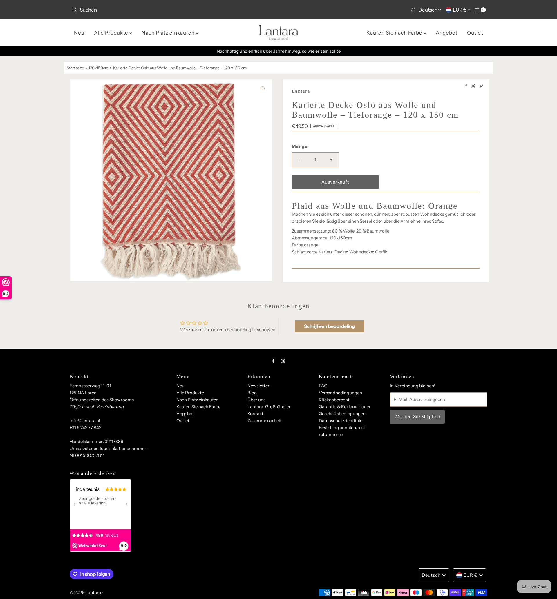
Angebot (446, 33)
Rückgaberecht (334, 399)
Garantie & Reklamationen (345, 406)
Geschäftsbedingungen (342, 413)
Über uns (256, 399)
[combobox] (173, 10)
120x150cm (98, 68)
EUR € (460, 10)
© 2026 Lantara (85, 592)
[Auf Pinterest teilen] (481, 86)
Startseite (75, 68)
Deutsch (428, 10)
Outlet (475, 33)
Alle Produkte (111, 33)
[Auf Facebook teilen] (466, 86)
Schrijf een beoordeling (329, 326)
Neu (79, 33)
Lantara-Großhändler (269, 406)
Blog (252, 392)
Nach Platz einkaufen (169, 33)
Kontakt (255, 413)
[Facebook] (273, 360)
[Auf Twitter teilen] (474, 86)
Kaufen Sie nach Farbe (395, 33)
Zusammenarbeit (264, 420)
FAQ (323, 386)
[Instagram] (283, 360)
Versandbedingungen (340, 392)
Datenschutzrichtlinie (340, 420)
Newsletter (258, 386)
